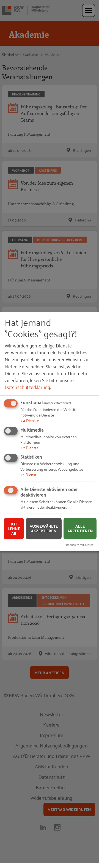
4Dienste (29, 420)
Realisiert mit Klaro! (79, 544)
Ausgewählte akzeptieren (44, 529)
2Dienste (29, 447)
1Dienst (28, 474)
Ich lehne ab (14, 528)
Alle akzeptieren (80, 529)
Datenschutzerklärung (27, 386)
